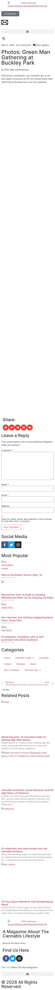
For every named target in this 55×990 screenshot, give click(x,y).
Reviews (21, 664)
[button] (27, 31)
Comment (7, 450)
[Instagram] (18, 544)
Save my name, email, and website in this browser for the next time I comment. (26, 520)
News (33, 664)
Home (7, 657)
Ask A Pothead (11, 670)
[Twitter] (11, 544)
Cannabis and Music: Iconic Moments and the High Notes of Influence (27, 791)
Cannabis (44, 657)
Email (5, 495)
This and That (31, 670)
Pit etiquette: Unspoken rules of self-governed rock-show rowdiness (22, 638)
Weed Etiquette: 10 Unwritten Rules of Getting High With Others (23, 738)
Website (5, 506)
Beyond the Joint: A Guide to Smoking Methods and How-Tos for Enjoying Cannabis (27, 596)
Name (5, 484)
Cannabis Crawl (23, 657)
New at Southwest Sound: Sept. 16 (21, 575)
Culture (7, 664)
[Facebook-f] (4, 544)
